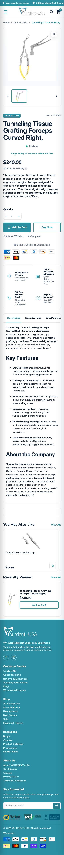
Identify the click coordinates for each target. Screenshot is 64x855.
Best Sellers (10, 715)
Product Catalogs (13, 744)
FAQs (6, 686)
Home (6, 22)
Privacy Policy (11, 776)
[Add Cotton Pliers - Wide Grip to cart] (52, 565)
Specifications (33, 318)
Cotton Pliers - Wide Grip (20, 553)
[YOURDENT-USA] (32, 12)
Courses (7, 740)
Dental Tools (20, 22)
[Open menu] (6, 12)
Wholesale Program (14, 690)
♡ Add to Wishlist (13, 236)
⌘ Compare (34, 236)
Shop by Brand (11, 707)
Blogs (6, 736)
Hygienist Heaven (13, 723)
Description (13, 318)
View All (56, 524)
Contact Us (9, 671)
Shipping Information (15, 682)
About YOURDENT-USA (16, 765)
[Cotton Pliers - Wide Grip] (30, 540)
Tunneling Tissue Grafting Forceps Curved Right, (35, 592)
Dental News (10, 751)
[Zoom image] (53, 34)
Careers (7, 773)
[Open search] (51, 12)
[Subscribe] (56, 806)
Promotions (10, 748)
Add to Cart (39, 604)
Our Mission (10, 769)
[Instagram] (14, 657)
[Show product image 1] (19, 96)
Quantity (8, 209)
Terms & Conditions (14, 780)
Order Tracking (12, 674)
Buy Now (47, 227)
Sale (5, 719)
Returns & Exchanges (15, 678)
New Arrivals (10, 711)
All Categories (11, 703)
